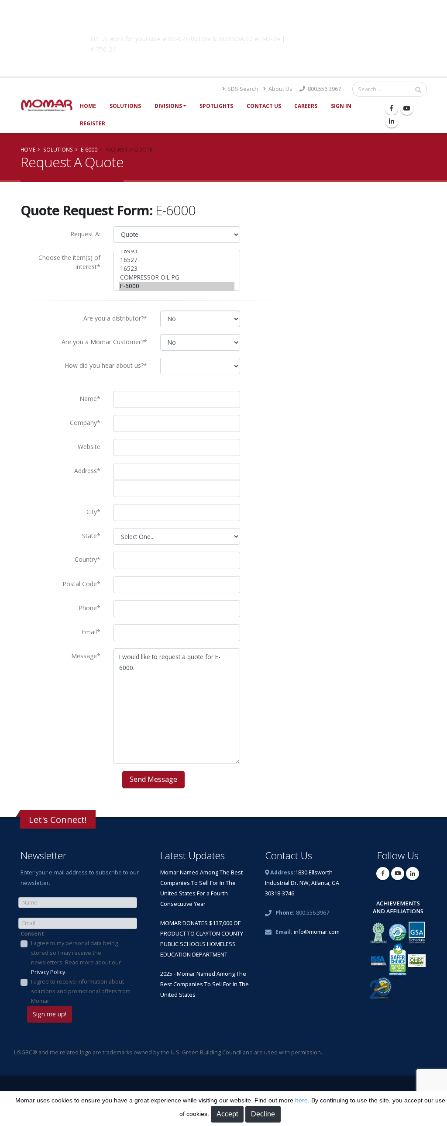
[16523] (176, 268)
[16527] (176, 260)
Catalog (336, 37)
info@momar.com (317, 932)
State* (91, 536)
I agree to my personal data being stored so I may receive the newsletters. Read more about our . (76, 957)
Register (92, 123)
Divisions (168, 106)
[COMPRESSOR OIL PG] (176, 277)
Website (89, 446)
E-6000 (89, 149)
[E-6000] (176, 286)
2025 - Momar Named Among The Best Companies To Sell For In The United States (204, 984)
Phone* (89, 608)
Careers (305, 106)
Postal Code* (81, 584)
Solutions (125, 106)
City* (93, 512)
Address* (87, 470)
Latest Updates (192, 855)
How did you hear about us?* (106, 365)
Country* (87, 559)
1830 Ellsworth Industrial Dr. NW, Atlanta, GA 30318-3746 (302, 883)
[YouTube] (406, 108)
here (301, 1100)
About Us (279, 89)
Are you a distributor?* (115, 318)
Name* (89, 398)
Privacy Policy (48, 972)
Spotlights (216, 106)
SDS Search (242, 89)
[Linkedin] (391, 121)
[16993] (176, 251)
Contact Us (264, 106)
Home (88, 106)
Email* (91, 632)
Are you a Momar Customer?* (104, 342)
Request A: (85, 234)
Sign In (341, 106)
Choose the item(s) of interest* (69, 262)
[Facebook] (391, 108)
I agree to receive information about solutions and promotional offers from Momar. (81, 991)
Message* (85, 656)
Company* (85, 422)
